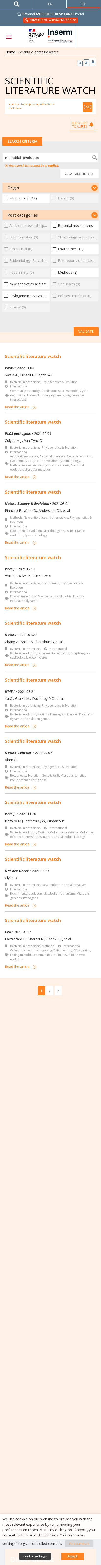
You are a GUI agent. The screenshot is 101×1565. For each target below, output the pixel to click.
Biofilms (43, 714)
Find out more (79, 1543)
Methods (16, 517)
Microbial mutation (38, 469)
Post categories (22, 215)
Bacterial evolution (79, 456)
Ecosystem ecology (23, 596)
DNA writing (82, 950)
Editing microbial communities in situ (35, 955)
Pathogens (30, 898)
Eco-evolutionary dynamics (45, 395)
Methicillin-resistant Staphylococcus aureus (39, 465)
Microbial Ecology (71, 596)
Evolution (34, 775)
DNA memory (62, 950)
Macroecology (48, 596)
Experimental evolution (26, 531)
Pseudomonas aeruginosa (28, 780)
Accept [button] (72, 1556)
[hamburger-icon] (8, 36)
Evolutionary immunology (62, 461)
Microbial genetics (56, 531)
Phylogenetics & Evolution (59, 382)
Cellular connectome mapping (31, 950)
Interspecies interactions (42, 837)
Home (10, 52)
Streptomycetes (36, 657)
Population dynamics (24, 601)
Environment (50, 583)
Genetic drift (50, 775)
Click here (15, 108)
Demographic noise (64, 714)
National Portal (53, 14)
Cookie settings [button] (35, 1556)
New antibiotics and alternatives (46, 517)
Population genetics (38, 719)
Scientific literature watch (33, 356)
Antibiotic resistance (24, 456)
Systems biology (36, 535)
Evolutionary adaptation (26, 461)
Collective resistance (64, 832)
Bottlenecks (18, 775)
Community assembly (25, 391)
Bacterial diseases (52, 456)
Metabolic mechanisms (59, 893)
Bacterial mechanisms (25, 382)
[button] (50, 188)
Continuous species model (59, 391)
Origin (13, 187)
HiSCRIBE (68, 955)
